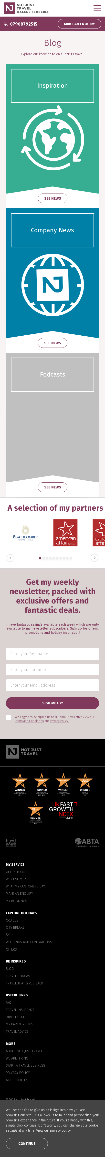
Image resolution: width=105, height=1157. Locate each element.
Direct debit (16, 1017)
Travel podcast (19, 976)
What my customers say (25, 886)
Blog (10, 969)
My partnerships (19, 1024)
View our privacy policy (53, 1130)
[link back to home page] (52, 752)
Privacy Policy (18, 1073)
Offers (11, 949)
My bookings (16, 901)
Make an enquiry (19, 893)
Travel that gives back (24, 983)
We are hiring (17, 1058)
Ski (8, 935)
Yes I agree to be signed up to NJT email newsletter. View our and (54, 719)
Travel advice (17, 1031)
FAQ (8, 1002)
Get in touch (16, 872)
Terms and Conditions (29, 721)
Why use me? (16, 879)
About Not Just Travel (24, 1051)
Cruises (12, 920)
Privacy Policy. (59, 721)
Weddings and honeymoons (29, 942)
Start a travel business (25, 1065)
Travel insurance (20, 1010)
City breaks (15, 927)
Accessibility (16, 1080)
